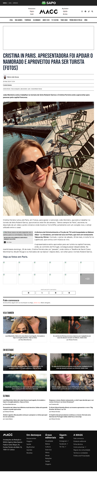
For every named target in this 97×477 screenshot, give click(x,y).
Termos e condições (81, 453)
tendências (28, 20)
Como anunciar (80, 447)
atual (11, 20)
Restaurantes (31, 8)
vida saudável (19, 20)
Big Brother (65, 8)
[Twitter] (89, 11)
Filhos (47, 453)
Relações (48, 458)
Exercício (48, 450)
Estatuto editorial (80, 441)
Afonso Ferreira (73, 339)
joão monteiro (24, 88)
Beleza (47, 444)
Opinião (65, 11)
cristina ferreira (6, 88)
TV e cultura (54, 20)
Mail (10, 3)
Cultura (48, 447)
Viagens (32, 11)
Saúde (32, 14)
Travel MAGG (64, 20)
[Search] (92, 11)
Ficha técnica (78, 444)
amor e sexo (46, 20)
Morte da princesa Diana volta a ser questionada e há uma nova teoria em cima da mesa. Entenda (25, 388)
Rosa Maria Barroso (26, 339)
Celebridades (7, 85)
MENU (5, 3)
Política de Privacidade (82, 456)
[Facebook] (85, 11)
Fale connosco (79, 438)
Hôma (85, 20)
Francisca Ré (55, 404)
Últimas (6, 396)
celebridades (37, 20)
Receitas (65, 14)
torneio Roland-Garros (36, 88)
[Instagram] (82, 11)
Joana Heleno (9, 419)
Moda (47, 455)
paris (29, 88)
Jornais (15, 3)
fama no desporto (15, 88)
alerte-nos (37, 302)
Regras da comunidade (82, 450)
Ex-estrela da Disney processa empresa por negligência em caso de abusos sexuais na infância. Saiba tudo (72, 336)
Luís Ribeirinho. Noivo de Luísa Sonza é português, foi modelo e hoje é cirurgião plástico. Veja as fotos (25, 336)
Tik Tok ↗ (62, 447)
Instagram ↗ (63, 441)
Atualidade (49, 441)
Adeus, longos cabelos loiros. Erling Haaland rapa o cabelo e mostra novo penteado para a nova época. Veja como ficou (72, 388)
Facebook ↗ (63, 444)
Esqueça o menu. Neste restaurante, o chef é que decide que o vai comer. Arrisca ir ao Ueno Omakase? (71, 401)
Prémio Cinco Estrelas (76, 20)
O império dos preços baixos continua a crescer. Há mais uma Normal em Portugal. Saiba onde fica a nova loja (70, 416)
